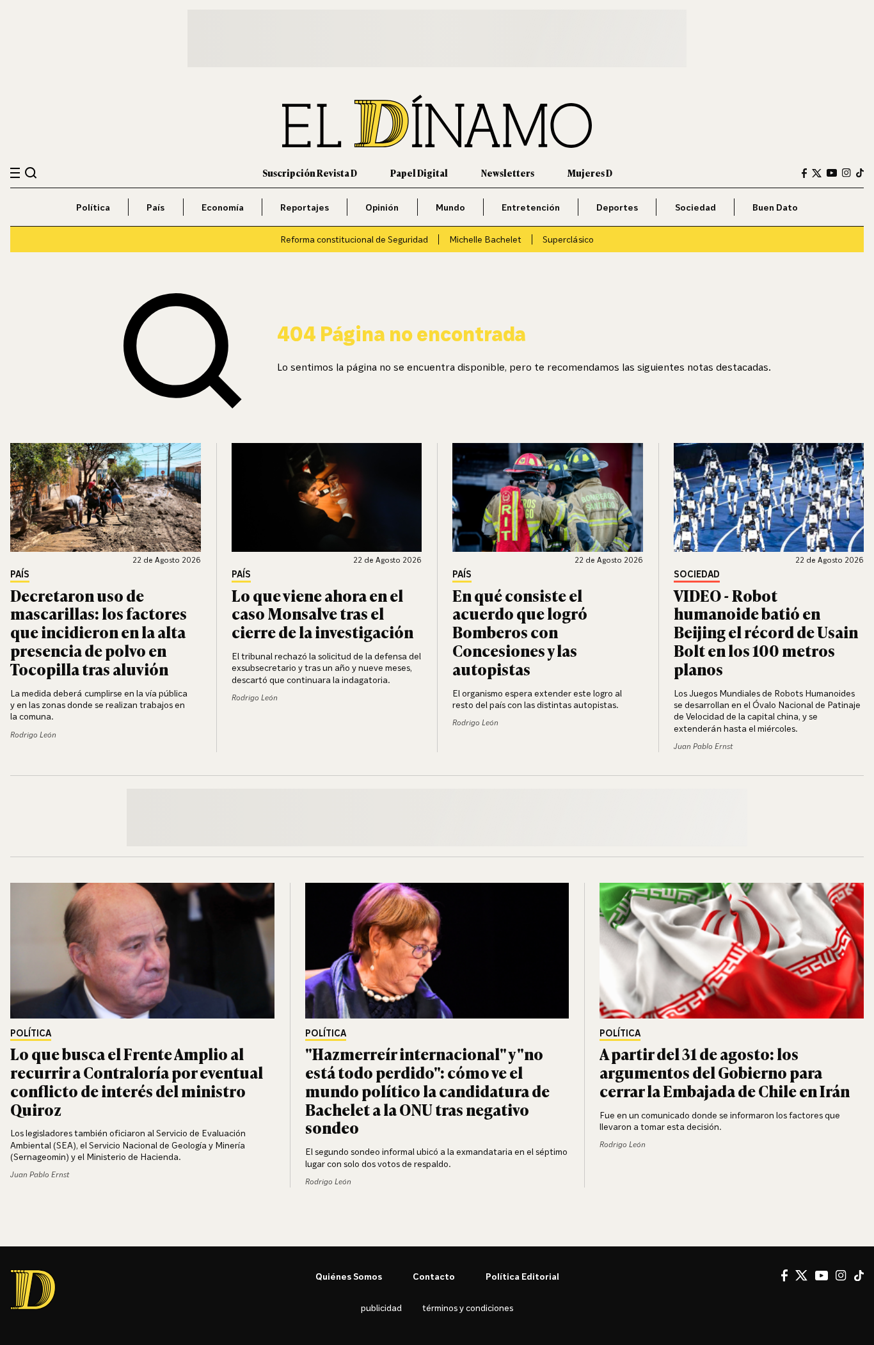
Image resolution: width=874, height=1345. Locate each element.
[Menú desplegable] (15, 173)
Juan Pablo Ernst (703, 746)
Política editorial (522, 1276)
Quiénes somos (348, 1276)
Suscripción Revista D (309, 172)
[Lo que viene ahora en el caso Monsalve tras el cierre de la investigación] (327, 497)
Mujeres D (590, 172)
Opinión (382, 207)
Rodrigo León (33, 734)
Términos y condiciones (467, 1307)
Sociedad (695, 207)
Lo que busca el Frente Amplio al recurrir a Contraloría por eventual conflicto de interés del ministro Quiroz (136, 1081)
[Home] (437, 121)
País (155, 207)
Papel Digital (419, 172)
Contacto (434, 1276)
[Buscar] (31, 172)
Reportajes (304, 207)
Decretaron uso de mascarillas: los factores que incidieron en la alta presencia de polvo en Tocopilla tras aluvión (98, 632)
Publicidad (381, 1307)
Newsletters (507, 172)
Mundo (450, 207)
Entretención (531, 207)
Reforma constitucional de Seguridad (354, 239)
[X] (801, 1275)
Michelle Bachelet (485, 239)
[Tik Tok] (859, 1276)
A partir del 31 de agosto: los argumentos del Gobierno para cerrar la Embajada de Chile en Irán (725, 1072)
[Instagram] (846, 172)
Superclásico (568, 239)
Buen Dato (775, 207)
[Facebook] (804, 173)
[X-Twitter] (817, 173)
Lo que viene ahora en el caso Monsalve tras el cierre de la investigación (322, 613)
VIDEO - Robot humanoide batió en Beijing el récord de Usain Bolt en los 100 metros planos (766, 632)
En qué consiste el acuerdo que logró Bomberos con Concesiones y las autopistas (519, 632)
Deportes (617, 207)
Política (93, 207)
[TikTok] (860, 172)
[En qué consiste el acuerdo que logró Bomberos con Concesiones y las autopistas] (547, 497)
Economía (223, 207)
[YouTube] (832, 173)
